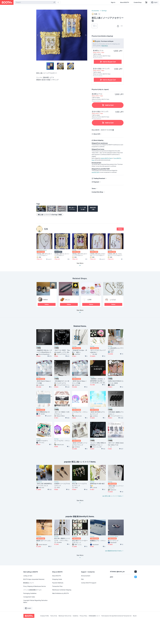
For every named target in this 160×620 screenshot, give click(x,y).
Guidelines (75, 615)
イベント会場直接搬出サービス (32, 590)
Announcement (85, 576)
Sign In (113, 2)
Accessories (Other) (42, 250)
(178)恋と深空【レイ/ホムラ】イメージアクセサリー (115, 254)
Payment (96, 182)
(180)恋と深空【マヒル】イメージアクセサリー (79, 254)
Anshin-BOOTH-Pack (106, 158)
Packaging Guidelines (29, 593)
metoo (45, 299)
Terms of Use (53, 615)
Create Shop (137, 2)
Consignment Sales (29, 597)
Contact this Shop (97, 192)
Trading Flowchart (99, 178)
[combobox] (35, 2)
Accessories (95, 10)
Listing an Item (27, 576)
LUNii (89, 299)
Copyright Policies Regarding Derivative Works (35, 601)
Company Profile (44, 615)
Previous (37, 35)
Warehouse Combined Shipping (61, 590)
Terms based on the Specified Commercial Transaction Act (116, 615)
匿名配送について (28, 583)
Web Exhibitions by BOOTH (60, 593)
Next (85, 35)
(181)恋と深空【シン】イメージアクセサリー (61, 254)
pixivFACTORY (95, 172)
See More (80, 310)
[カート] (99, 14)
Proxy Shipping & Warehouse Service (34, 586)
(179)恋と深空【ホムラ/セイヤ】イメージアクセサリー (97, 254)
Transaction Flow (57, 586)
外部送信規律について (94, 615)
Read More (104, 45)
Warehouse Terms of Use (65, 615)
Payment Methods (57, 583)
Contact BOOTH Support (88, 583)
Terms (94, 188)
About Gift (97, 134)
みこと (67, 299)
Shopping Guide (57, 579)
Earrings (104, 10)
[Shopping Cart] (146, 2)
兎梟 (46, 229)
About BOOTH (124, 2)
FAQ (82, 579)
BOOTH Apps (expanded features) (33, 579)
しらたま (113, 299)
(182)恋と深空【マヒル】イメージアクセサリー (44, 254)
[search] (54, 2)
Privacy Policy (83, 615)
